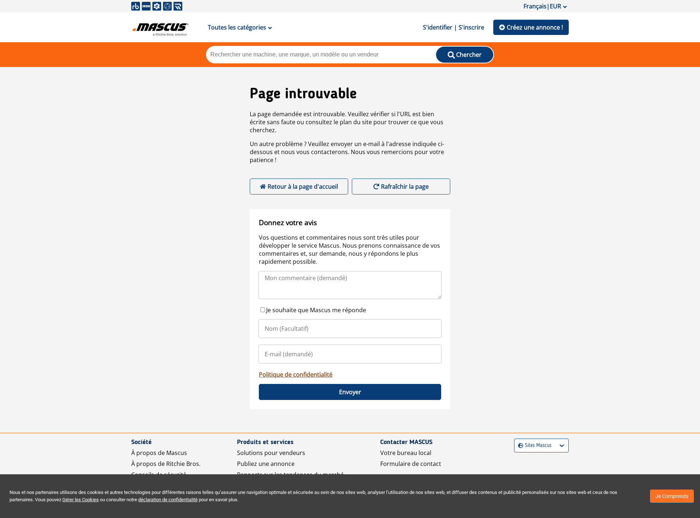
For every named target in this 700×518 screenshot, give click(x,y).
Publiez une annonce (266, 464)
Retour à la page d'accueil (303, 187)
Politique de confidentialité (295, 374)
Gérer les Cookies (80, 499)
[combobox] (519, 446)
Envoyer (350, 392)
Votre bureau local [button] (405, 453)
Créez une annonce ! (535, 27)
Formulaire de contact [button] (410, 464)
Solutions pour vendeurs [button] (271, 453)
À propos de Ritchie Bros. (166, 464)
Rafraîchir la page (405, 187)
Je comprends (672, 496)
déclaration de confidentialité (168, 499)
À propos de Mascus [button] (159, 453)
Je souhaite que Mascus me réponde (316, 310)
